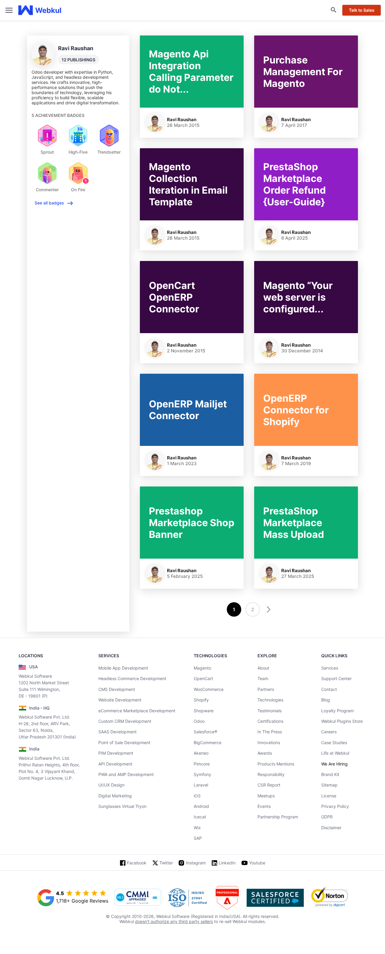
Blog (325, 699)
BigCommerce (207, 742)
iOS (197, 795)
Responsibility (271, 774)
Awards (264, 753)
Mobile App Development (123, 667)
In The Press (269, 731)
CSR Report (268, 784)
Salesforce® (205, 731)
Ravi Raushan (181, 119)
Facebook (136, 862)
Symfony (202, 774)
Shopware (204, 710)
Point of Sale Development (124, 742)
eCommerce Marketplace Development (136, 710)
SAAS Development (117, 731)
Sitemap (329, 784)
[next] (267, 609)
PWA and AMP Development (126, 774)
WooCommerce (208, 689)
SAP (198, 838)
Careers (329, 731)
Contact (329, 689)
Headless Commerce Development (132, 678)
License (328, 795)
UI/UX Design (111, 784)
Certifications (270, 721)
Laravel (201, 784)
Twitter (166, 862)
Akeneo (201, 753)
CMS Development (116, 689)
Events (264, 806)
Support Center (336, 678)
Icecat (200, 816)
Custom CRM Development (124, 721)
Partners (265, 689)
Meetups (266, 795)
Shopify (201, 699)
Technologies (270, 699)
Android (201, 806)
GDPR (327, 816)
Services (329, 667)
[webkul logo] (39, 10)
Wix (197, 827)
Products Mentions (275, 763)
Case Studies (334, 742)
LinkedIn (227, 862)
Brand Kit (330, 774)
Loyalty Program (337, 710)
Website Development (119, 699)
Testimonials (269, 710)
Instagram (196, 862)
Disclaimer (331, 827)
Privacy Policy (335, 806)
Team (262, 678)
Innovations (268, 742)
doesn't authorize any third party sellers (174, 921)
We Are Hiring (334, 763)
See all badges (49, 202)
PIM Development (115, 753)
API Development (115, 763)
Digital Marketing (115, 795)
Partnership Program (277, 816)
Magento (202, 667)
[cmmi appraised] (137, 898)
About (263, 667)
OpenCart (203, 678)
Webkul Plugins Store (342, 721)
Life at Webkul (335, 753)
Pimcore (202, 763)
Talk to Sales (361, 10)
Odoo (199, 721)
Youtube (257, 862)
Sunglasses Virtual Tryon (122, 806)
